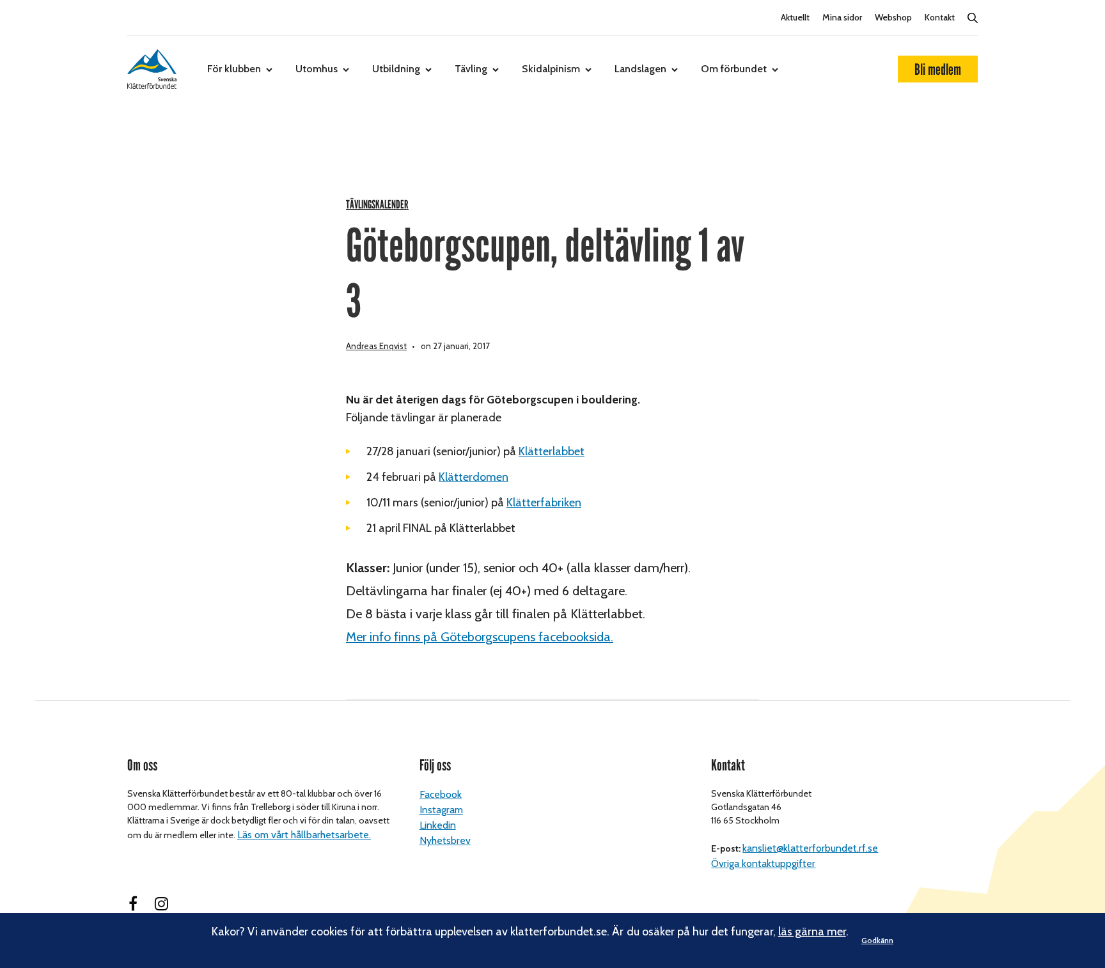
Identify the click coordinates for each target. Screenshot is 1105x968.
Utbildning (396, 69)
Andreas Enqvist (376, 346)
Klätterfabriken (543, 503)
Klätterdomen (473, 477)
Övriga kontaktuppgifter (763, 863)
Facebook (440, 794)
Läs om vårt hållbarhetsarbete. (304, 835)
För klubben (234, 69)
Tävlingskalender (377, 205)
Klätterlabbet (551, 451)
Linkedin (437, 825)
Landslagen (640, 69)
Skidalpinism (551, 69)
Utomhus (316, 69)
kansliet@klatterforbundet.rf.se (810, 848)
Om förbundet (734, 69)
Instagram (441, 810)
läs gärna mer (812, 932)
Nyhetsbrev (445, 840)
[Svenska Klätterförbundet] (151, 69)
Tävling (471, 69)
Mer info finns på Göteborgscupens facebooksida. (479, 636)
